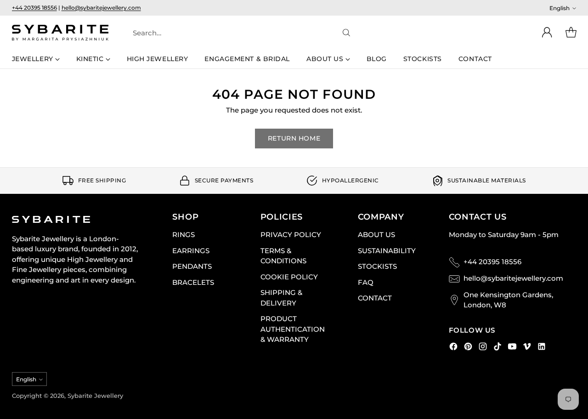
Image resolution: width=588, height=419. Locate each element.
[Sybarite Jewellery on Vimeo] (526, 348)
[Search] (346, 32)
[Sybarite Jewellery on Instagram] (482, 348)
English (559, 8)
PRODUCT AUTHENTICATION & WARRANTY (292, 329)
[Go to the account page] (547, 32)
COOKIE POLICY (289, 276)
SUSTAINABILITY (387, 250)
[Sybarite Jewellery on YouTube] (512, 348)
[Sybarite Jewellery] (60, 32)
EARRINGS (190, 250)
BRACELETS (193, 282)
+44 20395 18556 (34, 7)
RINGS (183, 234)
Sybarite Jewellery (95, 395)
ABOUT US (376, 234)
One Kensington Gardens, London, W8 (508, 300)
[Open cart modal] (571, 32)
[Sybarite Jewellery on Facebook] (453, 348)
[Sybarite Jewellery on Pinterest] (468, 348)
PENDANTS (192, 266)
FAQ (365, 282)
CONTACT (375, 298)
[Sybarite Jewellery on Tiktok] (497, 348)
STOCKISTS (377, 266)
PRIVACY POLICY (290, 234)
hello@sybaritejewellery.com (101, 7)
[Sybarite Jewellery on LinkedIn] (541, 348)
